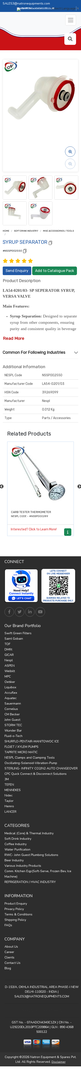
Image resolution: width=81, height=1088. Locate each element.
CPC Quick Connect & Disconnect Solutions (35, 774)
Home (6, 231)
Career (9, 952)
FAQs (8, 925)
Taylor (9, 801)
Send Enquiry (17, 271)
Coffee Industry (15, 844)
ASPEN (9, 666)
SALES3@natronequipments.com (26, 3)
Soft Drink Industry (26, 231)
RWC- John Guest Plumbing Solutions (31, 855)
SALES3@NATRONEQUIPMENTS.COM (41, 996)
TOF (7, 644)
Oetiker (9, 682)
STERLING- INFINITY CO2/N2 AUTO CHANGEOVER (41, 768)
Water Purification (17, 849)
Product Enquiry (15, 903)
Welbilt (9, 671)
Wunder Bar (13, 730)
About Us (11, 946)
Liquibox (10, 687)
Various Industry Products (22, 866)
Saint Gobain (13, 638)
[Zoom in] (70, 151)
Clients (9, 957)
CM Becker (12, 714)
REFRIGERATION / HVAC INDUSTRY (30, 882)
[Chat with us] (22, 586)
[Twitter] (19, 612)
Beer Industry (14, 860)
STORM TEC (13, 725)
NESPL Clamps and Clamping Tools (29, 757)
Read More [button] (13, 338)
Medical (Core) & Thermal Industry (29, 833)
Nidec (8, 795)
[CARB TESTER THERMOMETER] (40, 475)
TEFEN (9, 784)
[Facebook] (9, 612)
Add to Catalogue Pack (54, 271)
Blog (7, 968)
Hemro (9, 806)
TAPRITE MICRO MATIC (21, 752)
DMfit (8, 649)
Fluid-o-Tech (13, 736)
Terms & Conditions (18, 914)
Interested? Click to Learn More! (34, 529)
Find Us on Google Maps (41, 1010)
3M (6, 779)
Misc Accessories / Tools (58, 231)
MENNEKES (12, 790)
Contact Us (12, 963)
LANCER (10, 812)
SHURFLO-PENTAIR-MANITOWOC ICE (31, 741)
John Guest (12, 720)
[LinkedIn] (30, 612)
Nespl (8, 660)
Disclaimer (58, 1062)
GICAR (9, 655)
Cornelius (11, 709)
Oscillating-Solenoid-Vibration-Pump (30, 763)
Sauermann (12, 703)
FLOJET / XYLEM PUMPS (21, 747)
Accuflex (10, 693)
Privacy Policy (14, 909)
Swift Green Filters (18, 633)
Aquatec (10, 698)
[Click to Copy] (50, 242)
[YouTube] (40, 612)
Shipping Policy (15, 920)
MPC (7, 676)
